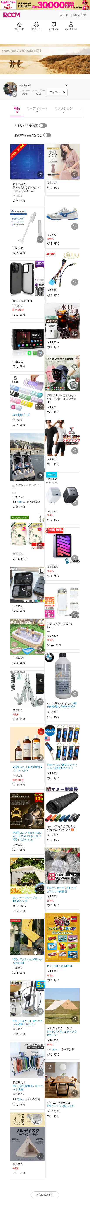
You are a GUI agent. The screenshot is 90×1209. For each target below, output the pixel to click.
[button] (10, 89)
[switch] (43, 125)
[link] (27, 162)
